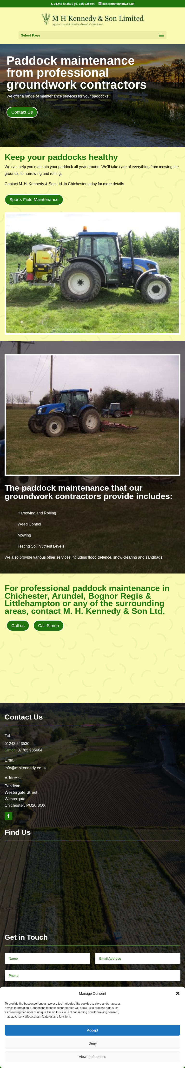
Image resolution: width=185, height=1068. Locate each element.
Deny (92, 1043)
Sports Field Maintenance (34, 199)
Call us (18, 625)
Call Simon (48, 625)
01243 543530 (63, 4)
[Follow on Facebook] (8, 816)
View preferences (92, 1057)
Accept (92, 1030)
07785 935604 (85, 4)
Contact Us (22, 112)
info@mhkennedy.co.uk (26, 768)
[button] (177, 993)
